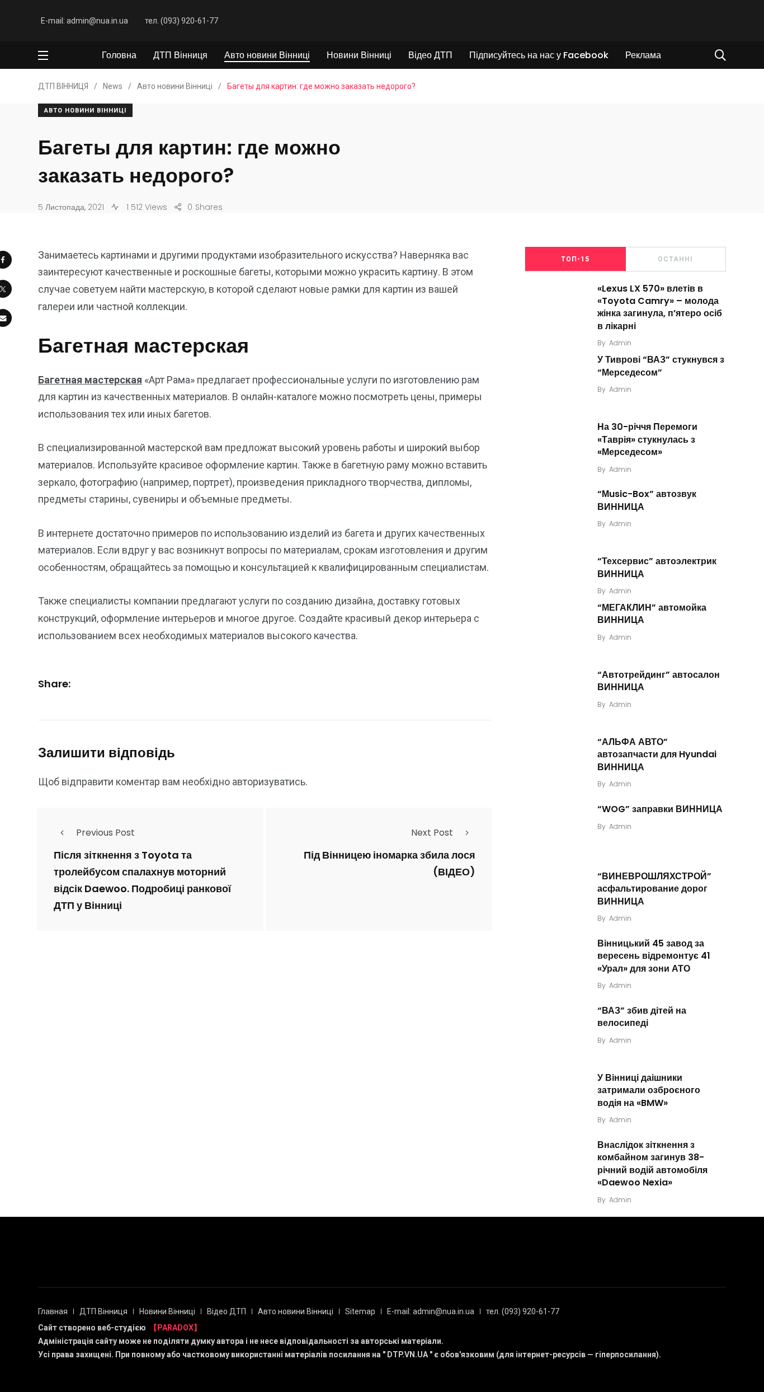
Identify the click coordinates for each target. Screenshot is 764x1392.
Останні (675, 259)
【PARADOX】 (175, 1327)
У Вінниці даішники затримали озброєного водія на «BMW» (648, 1090)
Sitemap (360, 1311)
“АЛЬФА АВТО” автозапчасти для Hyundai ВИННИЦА (656, 754)
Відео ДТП (430, 55)
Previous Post (105, 832)
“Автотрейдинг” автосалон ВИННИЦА (658, 680)
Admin (620, 343)
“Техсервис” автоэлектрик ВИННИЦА (656, 567)
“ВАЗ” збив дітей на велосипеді (641, 1016)
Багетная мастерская (90, 380)
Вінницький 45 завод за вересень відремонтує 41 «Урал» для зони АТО (653, 956)
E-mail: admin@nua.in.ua (84, 20)
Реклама (643, 55)
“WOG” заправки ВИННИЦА (660, 809)
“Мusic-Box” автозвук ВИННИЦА (646, 500)
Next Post (432, 832)
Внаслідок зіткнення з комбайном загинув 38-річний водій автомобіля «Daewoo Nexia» (652, 1163)
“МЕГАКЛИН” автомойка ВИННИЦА (651, 613)
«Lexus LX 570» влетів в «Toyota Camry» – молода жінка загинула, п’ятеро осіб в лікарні (659, 307)
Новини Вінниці (359, 55)
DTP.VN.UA (407, 1354)
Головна (119, 55)
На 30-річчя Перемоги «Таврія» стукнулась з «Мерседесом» (647, 439)
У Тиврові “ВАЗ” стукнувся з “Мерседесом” (660, 365)
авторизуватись (268, 782)
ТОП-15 (575, 259)
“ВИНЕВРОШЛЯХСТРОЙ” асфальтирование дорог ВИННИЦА (654, 889)
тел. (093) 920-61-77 (181, 20)
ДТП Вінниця (180, 55)
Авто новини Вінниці (267, 55)
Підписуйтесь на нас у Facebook (539, 55)
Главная (53, 1311)
